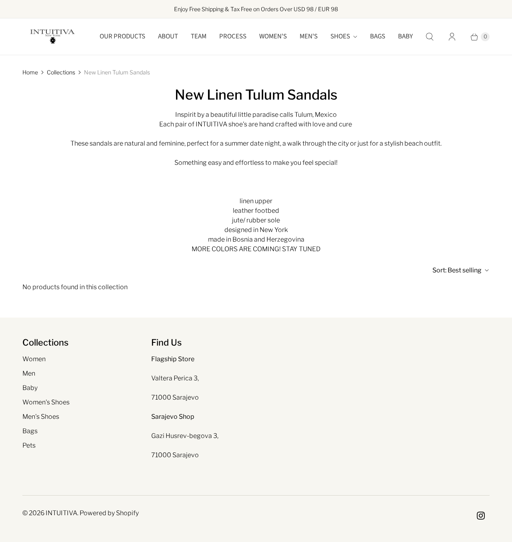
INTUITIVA (61, 513)
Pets (29, 445)
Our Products (122, 36)
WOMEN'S (273, 36)
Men (28, 373)
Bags (30, 431)
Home (30, 72)
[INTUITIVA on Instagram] (481, 515)
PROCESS (232, 36)
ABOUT (168, 36)
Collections (61, 72)
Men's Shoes (40, 416)
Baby (30, 388)
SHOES (340, 36)
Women (34, 359)
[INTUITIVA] (52, 36)
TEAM (198, 36)
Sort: (457, 270)
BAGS (377, 36)
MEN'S (309, 36)
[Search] (429, 36)
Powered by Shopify (109, 513)
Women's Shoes (46, 402)
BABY (405, 36)
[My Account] (452, 36)
